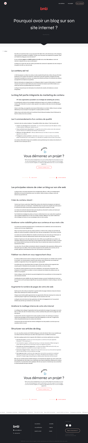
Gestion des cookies (63, 441)
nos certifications (38, 427)
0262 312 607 (34, 177)
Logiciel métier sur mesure (57, 412)
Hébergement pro (17, 412)
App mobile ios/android (44, 412)
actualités (51, 423)
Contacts (27, 441)
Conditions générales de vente (42, 441)
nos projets (70, 3)
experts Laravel (38, 431)
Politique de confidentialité (54, 441)
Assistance (25, 412)
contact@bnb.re (62, 177)
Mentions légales (33, 441)
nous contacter (79, 3)
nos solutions (61, 3)
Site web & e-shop (33, 412)
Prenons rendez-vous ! (44, 167)
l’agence (51, 427)
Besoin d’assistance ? (72, 430)
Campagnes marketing (6, 412)
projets (50, 431)
